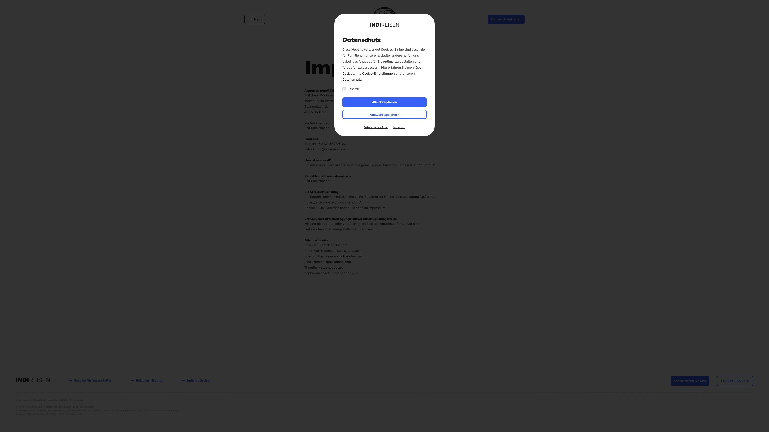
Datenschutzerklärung (376, 127)
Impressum (399, 127)
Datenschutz (352, 79)
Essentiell (354, 89)
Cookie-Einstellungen (378, 73)
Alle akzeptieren (384, 102)
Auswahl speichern (384, 115)
